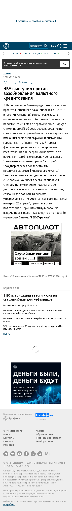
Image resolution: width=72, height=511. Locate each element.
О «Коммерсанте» (13, 430)
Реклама (8, 441)
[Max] (39, 453)
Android (40, 430)
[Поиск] (59, 45)
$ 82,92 (16, 53)
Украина (7, 73)
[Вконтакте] (12, 453)
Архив (6, 434)
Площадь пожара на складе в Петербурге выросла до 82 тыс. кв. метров (34, 319)
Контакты (8, 437)
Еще (5, 333)
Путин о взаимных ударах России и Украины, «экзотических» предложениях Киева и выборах (32, 312)
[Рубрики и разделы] (65, 45)
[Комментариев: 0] (14, 82)
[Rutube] (33, 453)
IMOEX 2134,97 (50, 53)
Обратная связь (44, 434)
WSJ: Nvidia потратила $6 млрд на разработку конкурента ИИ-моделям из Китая (33, 327)
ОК (64, 64)
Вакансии (8, 444)
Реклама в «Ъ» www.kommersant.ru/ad (36, 21)
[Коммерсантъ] (6, 46)
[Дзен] (19, 453)
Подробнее (9, 504)
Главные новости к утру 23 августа (20, 305)
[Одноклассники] (26, 453)
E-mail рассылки (45, 441)
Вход (53, 45)
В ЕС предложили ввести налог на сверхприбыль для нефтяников (30, 297)
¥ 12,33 (36, 53)
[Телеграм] (5, 453)
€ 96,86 (26, 53)
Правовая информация (48, 437)
